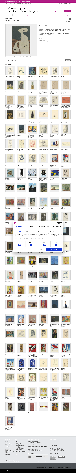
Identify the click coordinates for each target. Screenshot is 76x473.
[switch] (31, 245)
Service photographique (20, 445)
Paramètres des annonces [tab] (44, 226)
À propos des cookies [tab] (57, 226)
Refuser (22, 249)
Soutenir (18, 453)
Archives (17, 446)
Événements (19, 3)
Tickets (68, 11)
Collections (33, 15)
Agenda (28, 15)
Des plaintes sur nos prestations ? (41, 467)
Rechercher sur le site (23, 4)
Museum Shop (8, 450)
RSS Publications (53, 459)
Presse (14, 3)
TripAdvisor (62, 450)
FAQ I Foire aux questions (8, 442)
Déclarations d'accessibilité (51, 467)
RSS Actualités (52, 458)
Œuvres (70, 19)
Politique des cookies (67, 467)
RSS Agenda (52, 456)
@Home (69, 15)
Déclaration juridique (60, 467)
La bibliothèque (19, 443)
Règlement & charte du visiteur (9, 452)
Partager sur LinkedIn (68, 21)
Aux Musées (8, 448)
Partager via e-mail (70, 21)
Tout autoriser (54, 249)
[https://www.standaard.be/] (45, 456)
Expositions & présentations (19, 15)
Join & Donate (59, 11)
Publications (18, 444)
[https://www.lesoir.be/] (39, 456)
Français (65, 3)
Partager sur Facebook (66, 21)
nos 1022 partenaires (22, 231)
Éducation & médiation (55, 15)
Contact (10, 3)
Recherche (63, 15)
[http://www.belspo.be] (29, 457)
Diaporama (68, 60)
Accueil (6, 3)
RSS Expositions (53, 457)
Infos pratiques (8, 15)
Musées (39, 15)
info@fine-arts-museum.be (41, 461)
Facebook (51, 450)
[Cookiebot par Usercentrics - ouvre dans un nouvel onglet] (57, 223)
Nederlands (60, 3)
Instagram (58, 450)
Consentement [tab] (19, 226)
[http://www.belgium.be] (33, 457)
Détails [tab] (31, 226)
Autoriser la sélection (38, 249)
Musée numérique (19, 449)
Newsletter (62, 456)
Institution (44, 15)
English (69, 3)
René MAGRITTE (43, 41)
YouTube (55, 450)
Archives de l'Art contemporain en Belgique (20, 448)
